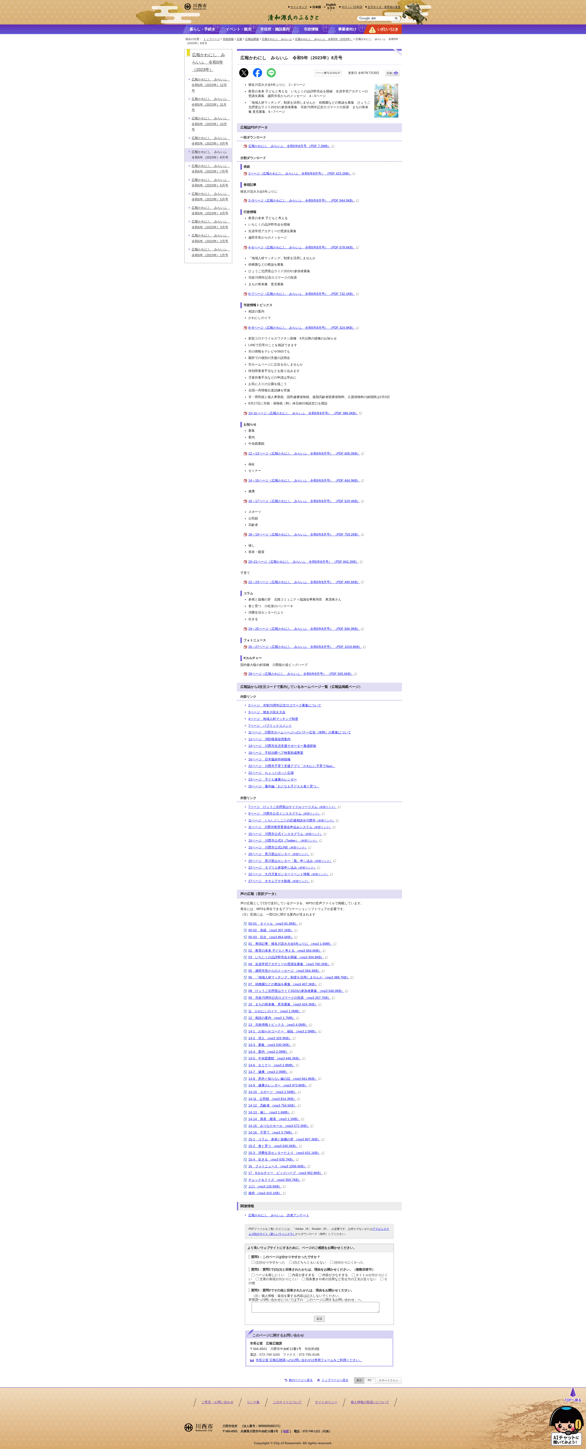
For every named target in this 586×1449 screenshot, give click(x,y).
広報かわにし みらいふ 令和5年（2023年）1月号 (211, 252)
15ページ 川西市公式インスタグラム (285, 834)
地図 (286, 1431)
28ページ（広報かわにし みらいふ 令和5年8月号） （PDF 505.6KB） (300, 674)
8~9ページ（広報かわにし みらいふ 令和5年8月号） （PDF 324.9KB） (301, 327)
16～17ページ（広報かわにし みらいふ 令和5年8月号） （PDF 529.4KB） (304, 501)
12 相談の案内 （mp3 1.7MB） (271, 1018)
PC (370, 1380)
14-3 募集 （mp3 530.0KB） (270, 1045)
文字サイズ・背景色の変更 (384, 6)
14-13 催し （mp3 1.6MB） (269, 1112)
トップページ (211, 39)
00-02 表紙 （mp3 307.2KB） (270, 930)
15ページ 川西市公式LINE (277, 847)
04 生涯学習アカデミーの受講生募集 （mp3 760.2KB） (289, 964)
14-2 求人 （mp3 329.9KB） (270, 1038)
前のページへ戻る (301, 1380)
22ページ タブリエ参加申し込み (282, 867)
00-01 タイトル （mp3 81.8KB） (273, 923)
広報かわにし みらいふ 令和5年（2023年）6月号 (211, 182)
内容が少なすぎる (335, 1275)
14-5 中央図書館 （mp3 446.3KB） (274, 1058)
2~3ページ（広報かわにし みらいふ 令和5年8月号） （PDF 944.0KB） (301, 200)
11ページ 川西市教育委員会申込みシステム (290, 827)
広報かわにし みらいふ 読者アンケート (278, 1215)
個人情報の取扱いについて (370, 1402)
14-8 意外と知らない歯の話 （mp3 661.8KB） (282, 1078)
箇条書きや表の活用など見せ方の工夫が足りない (341, 1279)
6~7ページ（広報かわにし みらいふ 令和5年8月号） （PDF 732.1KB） (301, 294)
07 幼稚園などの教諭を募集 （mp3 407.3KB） (282, 984)
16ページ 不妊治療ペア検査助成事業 (275, 752)
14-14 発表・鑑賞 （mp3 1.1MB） (274, 1119)
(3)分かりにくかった (349, 1262)
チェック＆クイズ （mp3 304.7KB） (274, 1180)
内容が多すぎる (303, 1275)
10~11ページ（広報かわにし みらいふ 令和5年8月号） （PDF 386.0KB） (303, 413)
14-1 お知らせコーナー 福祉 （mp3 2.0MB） (282, 1031)
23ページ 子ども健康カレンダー (272, 779)
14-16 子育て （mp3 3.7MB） (271, 1132)
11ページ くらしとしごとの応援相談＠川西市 (291, 820)
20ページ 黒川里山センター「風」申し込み (290, 861)
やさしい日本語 (352, 7)
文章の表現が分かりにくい (279, 1279)
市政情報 (228, 39)
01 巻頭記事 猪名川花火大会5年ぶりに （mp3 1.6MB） (290, 943)
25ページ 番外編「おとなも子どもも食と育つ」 (283, 786)
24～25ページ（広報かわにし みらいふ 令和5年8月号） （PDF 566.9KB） (304, 628)
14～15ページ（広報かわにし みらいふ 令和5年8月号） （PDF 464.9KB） (304, 480)
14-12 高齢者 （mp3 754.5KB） (272, 1105)
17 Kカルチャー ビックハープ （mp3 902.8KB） (285, 1173)
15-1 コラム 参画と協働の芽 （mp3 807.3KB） (284, 1139)
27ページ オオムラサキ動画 (279, 881)
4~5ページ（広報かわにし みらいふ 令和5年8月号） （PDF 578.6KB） (301, 247)
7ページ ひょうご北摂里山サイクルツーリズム (292, 807)
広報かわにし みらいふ (277, 39)
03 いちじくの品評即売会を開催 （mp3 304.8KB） (286, 957)
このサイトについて (287, 1402)
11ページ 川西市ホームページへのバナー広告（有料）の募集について (299, 732)
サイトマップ (298, 6)
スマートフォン (388, 1380)
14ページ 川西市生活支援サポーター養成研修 (282, 746)
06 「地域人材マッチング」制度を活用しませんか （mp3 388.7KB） (299, 977)
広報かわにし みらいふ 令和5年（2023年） (324, 39)
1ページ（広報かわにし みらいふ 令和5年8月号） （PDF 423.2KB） (299, 173)
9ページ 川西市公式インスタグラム (284, 813)
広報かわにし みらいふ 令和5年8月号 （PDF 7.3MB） (289, 146)
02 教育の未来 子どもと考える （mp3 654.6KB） (285, 950)
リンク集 (253, 1402)
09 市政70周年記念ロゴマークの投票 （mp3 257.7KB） (289, 997)
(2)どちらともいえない (309, 1262)
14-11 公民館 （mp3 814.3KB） (272, 1099)
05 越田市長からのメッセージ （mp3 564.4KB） (284, 970)
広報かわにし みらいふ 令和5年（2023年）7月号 (211, 168)
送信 (319, 1318)
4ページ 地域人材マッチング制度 (273, 719)
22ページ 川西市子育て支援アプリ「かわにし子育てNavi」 (291, 766)
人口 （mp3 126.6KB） (265, 1186)
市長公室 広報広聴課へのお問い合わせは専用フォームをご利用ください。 (309, 1360)
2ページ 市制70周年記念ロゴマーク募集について (284, 705)
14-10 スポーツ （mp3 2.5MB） (272, 1092)
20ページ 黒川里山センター (279, 854)
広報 (239, 39)
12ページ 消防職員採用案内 (269, 739)
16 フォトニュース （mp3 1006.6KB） (277, 1166)
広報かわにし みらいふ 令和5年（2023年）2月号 (211, 238)
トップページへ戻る (335, 1380)
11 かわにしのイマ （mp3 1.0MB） (274, 1011)
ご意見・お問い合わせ (217, 1402)
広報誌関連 (252, 39)
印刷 (389, 73)
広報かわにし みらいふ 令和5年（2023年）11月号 (211, 104)
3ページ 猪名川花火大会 (266, 712)
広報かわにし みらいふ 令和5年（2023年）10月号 (211, 124)
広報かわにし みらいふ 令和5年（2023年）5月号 (211, 196)
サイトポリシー (326, 1402)
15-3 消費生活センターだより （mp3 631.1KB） (284, 1153)
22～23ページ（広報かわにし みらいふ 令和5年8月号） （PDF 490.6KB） (304, 582)
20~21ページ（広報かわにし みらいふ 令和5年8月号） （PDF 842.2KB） (303, 561)
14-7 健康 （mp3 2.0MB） (268, 1072)
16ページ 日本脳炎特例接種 (269, 759)
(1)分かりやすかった (270, 1262)
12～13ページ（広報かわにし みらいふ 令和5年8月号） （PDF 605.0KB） (304, 453)
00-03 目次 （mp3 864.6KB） (270, 937)
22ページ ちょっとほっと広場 (271, 773)
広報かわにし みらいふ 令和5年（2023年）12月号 (211, 85)
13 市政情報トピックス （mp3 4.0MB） (278, 1024)
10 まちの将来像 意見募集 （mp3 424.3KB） (282, 1004)
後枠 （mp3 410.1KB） (265, 1193)
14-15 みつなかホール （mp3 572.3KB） (278, 1126)
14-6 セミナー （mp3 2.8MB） (271, 1065)
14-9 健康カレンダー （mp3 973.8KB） (278, 1085)
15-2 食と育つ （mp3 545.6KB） (273, 1146)
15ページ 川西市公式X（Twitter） (283, 840)
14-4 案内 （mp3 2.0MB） (268, 1051)
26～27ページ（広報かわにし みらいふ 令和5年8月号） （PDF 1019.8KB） (305, 647)
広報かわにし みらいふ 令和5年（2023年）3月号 (211, 224)
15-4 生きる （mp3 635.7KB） (271, 1159)
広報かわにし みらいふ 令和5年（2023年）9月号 (211, 140)
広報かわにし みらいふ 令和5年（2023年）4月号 (211, 210)
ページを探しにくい (269, 1275)
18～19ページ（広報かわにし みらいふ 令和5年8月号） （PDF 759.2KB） (304, 534)
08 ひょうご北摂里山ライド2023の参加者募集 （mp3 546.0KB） (296, 991)
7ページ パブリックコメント (270, 725)
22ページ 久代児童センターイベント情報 (288, 874)
